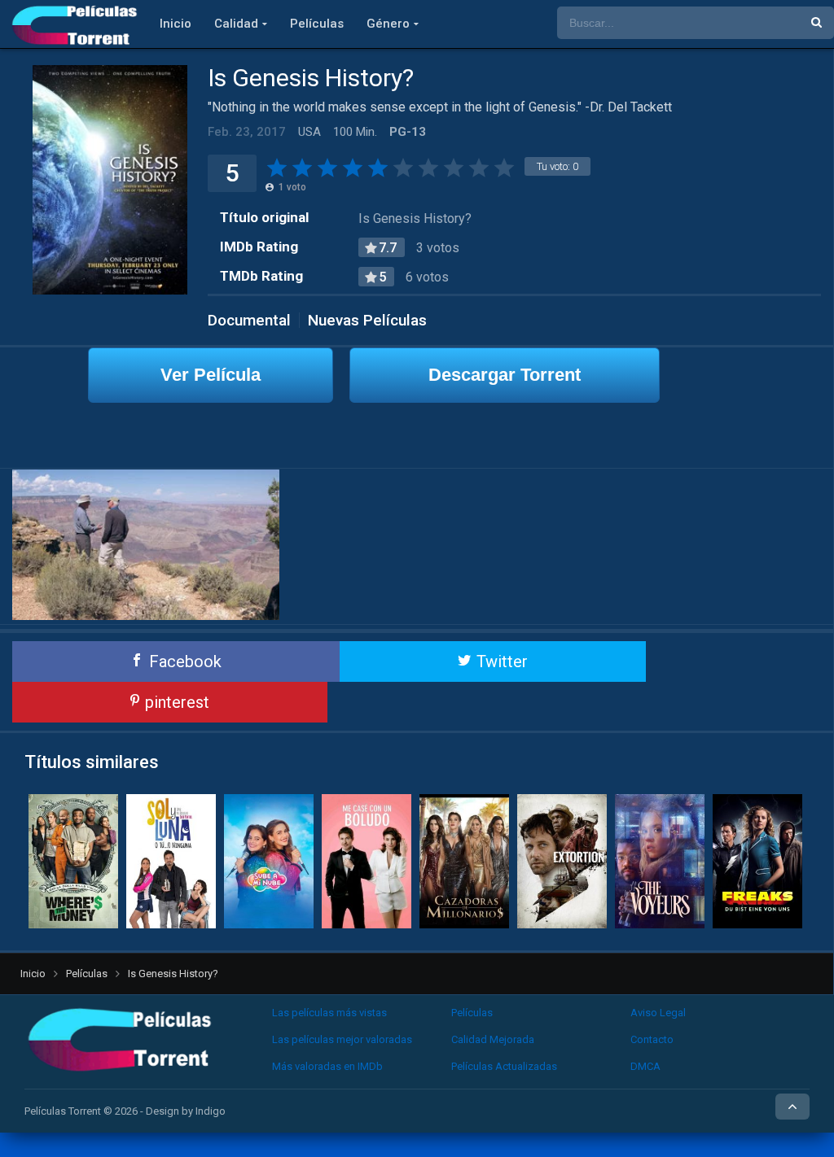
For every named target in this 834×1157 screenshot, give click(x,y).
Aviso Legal (658, 1012)
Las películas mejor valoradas (342, 1039)
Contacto (652, 1039)
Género (388, 23)
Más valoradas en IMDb (327, 1066)
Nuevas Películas (367, 320)
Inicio (175, 23)
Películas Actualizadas (504, 1066)
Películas (317, 23)
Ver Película (210, 375)
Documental (249, 320)
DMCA (645, 1066)
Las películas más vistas (329, 1012)
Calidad (236, 23)
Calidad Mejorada (492, 1039)
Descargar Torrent (504, 375)
